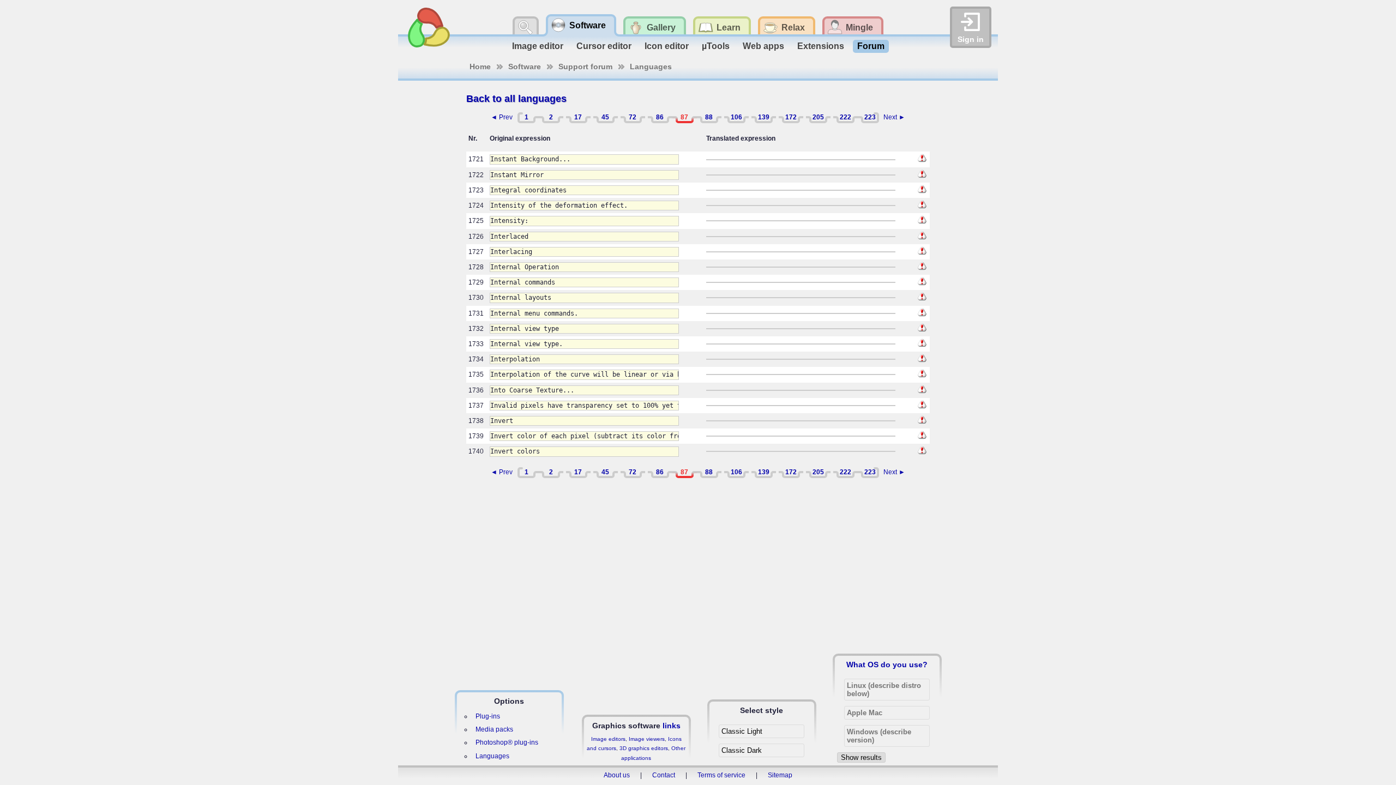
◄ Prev (502, 117)
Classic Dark (741, 750)
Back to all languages (516, 98)
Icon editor (667, 46)
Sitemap (780, 775)
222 (845, 117)
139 (763, 117)
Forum (870, 46)
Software (524, 66)
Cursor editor (603, 46)
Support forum (585, 66)
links (672, 725)
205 (818, 117)
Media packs (494, 729)
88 (709, 117)
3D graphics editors (643, 748)
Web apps (763, 46)
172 (791, 117)
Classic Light (741, 731)
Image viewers (647, 739)
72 (632, 117)
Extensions (820, 46)
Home (480, 66)
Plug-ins (488, 716)
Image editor (537, 46)
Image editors (608, 739)
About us (617, 775)
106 (736, 117)
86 (660, 117)
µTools (716, 46)
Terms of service (721, 775)
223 (870, 117)
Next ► (894, 117)
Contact (663, 775)
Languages (651, 66)
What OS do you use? (887, 664)
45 (605, 117)
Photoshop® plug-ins (507, 742)
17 (578, 117)
